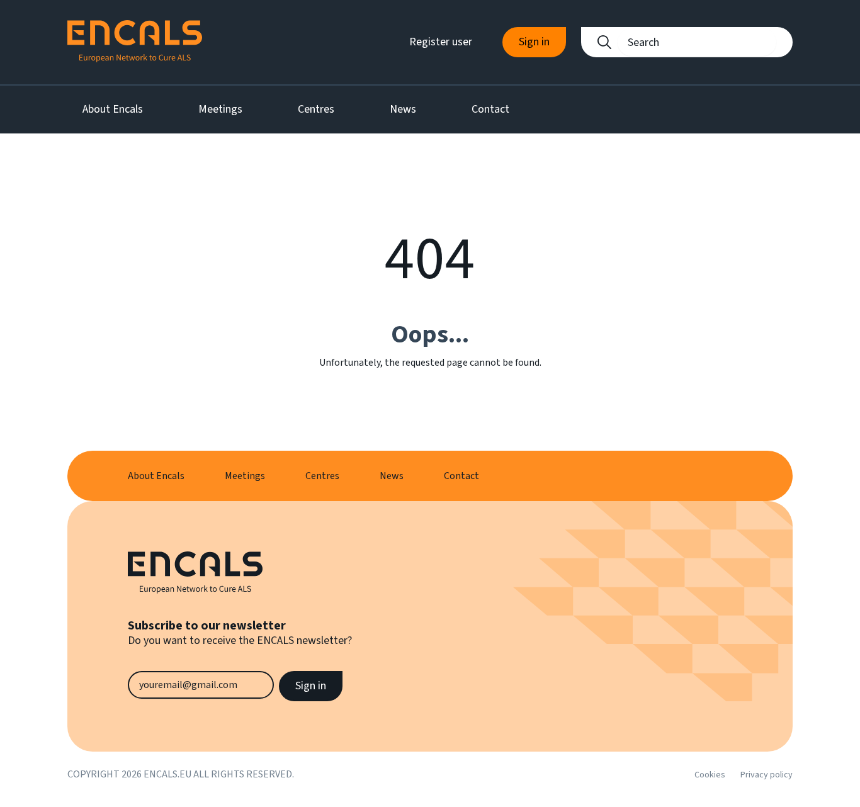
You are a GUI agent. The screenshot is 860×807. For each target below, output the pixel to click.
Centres (316, 109)
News (403, 109)
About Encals (112, 109)
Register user (440, 42)
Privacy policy (766, 775)
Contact (490, 109)
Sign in (534, 42)
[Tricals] (134, 42)
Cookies (709, 775)
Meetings (220, 109)
